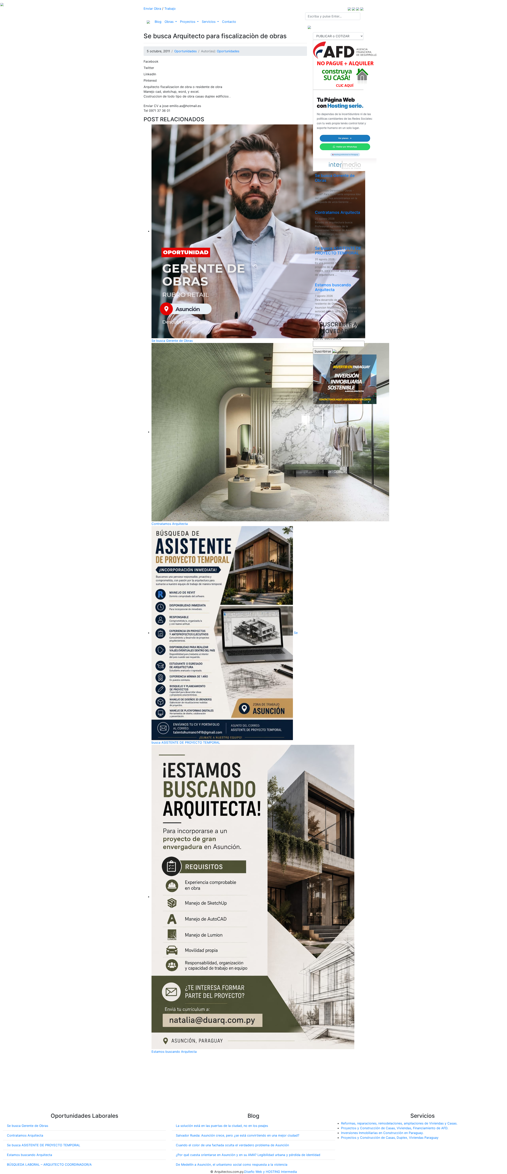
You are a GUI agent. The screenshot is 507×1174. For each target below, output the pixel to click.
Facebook (151, 61)
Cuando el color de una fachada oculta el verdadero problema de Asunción (232, 1145)
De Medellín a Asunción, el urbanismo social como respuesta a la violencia (231, 1164)
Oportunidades (185, 51)
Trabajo (170, 9)
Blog (159, 21)
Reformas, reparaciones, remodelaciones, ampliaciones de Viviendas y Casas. (399, 1123)
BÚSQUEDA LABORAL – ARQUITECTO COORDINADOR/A (49, 1164)
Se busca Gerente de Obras (172, 341)
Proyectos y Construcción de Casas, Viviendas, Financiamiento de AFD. (394, 1128)
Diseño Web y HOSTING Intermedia (270, 1172)
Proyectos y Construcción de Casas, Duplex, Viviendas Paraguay (389, 1138)
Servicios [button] (209, 22)
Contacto (229, 22)
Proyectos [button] (188, 22)
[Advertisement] (225, 1085)
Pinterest (150, 80)
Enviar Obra (152, 9)
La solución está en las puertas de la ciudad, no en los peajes (222, 1126)
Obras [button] (169, 22)
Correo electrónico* (328, 338)
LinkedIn (150, 74)
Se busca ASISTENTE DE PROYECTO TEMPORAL (338, 250)
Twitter (149, 68)
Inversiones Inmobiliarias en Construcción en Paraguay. (382, 1133)
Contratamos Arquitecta (170, 524)
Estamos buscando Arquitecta (174, 1052)
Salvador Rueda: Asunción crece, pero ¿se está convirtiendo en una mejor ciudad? (237, 1135)
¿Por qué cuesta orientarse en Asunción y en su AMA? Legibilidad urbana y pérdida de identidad (248, 1155)
